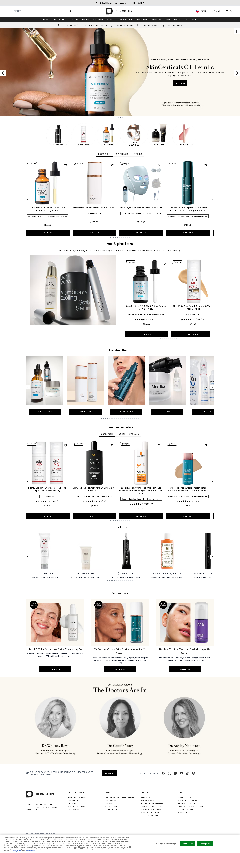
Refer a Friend (111, 806)
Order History (112, 809)
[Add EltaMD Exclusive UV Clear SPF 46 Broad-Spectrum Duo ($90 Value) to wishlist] (65, 445)
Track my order (75, 809)
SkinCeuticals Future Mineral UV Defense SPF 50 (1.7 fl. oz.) (94, 489)
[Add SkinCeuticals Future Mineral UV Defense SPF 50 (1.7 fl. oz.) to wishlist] (112, 445)
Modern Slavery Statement (191, 806)
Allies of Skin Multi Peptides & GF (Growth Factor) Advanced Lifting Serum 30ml (187, 209)
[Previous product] (127, 299)
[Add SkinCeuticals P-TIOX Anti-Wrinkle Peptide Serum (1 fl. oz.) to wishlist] (164, 263)
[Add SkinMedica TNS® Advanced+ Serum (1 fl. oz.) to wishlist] (112, 165)
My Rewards (110, 800)
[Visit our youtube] (181, 773)
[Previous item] (28, 199)
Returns (72, 803)
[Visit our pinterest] (193, 773)
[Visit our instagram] (175, 773)
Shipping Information (78, 806)
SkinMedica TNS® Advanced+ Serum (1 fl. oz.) (94, 207)
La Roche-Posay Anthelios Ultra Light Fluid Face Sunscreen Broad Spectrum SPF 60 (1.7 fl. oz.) (141, 490)
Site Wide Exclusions (187, 800)
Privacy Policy (184, 797)
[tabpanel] (120, 199)
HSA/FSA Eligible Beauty (152, 803)
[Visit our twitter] (169, 773)
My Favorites (111, 803)
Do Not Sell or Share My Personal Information (42, 809)
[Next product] (208, 299)
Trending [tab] (137, 153)
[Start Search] (69, 11)
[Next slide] (237, 73)
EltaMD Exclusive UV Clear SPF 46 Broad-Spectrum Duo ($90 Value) (47, 489)
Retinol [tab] (121, 433)
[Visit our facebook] (163, 773)
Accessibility (184, 812)
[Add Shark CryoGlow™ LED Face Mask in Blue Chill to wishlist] (159, 165)
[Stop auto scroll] (237, 31)
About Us (145, 797)
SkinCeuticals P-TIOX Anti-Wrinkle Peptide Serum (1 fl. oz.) (146, 307)
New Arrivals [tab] (121, 153)
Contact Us (74, 800)
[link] (216, 11)
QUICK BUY (48, 233)
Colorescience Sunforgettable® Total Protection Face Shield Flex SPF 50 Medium (188, 489)
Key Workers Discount (152, 809)
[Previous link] (28, 387)
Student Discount (150, 812)
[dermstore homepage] (119, 11)
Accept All (205, 843)
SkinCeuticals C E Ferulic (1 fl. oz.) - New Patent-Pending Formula (47, 209)
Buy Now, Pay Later (150, 815)
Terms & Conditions (187, 803)
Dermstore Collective (152, 806)
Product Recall (185, 809)
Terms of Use (30, 851)
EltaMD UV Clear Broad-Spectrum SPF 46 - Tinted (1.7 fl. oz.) (193, 307)
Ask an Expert (147, 800)
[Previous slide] (3, 73)
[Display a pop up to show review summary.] (157, 319)
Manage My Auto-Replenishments (121, 797)
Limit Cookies (187, 843)
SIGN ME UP (110, 773)
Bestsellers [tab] (104, 153)
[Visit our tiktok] (187, 773)
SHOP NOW (180, 92)
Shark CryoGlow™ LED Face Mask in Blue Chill (141, 207)
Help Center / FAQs (77, 797)
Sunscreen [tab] (107, 433)
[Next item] (212, 199)
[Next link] (212, 387)
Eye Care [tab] (134, 433)
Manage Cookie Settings (166, 843)
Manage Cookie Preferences (39, 805)
